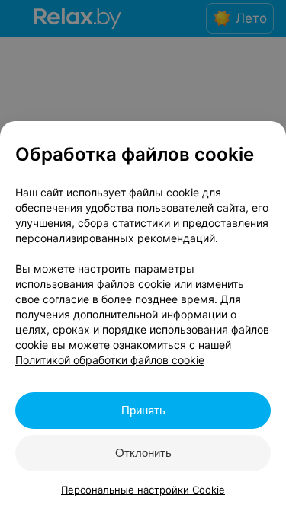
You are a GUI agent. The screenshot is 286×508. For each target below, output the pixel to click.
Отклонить (143, 452)
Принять (143, 410)
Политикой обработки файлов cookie (109, 359)
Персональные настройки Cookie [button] (143, 490)
